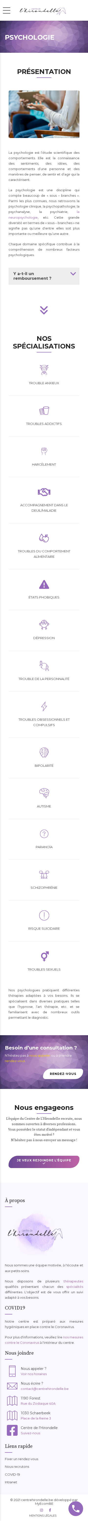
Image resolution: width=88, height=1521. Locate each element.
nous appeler (39, 1055)
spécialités (74, 1287)
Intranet (11, 1482)
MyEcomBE (44, 1503)
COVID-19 (12, 1474)
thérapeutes (73, 1281)
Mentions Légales (42, 1515)
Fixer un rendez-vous (21, 1459)
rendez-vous (15, 1061)
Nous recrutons (17, 1467)
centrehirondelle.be (37, 1500)
